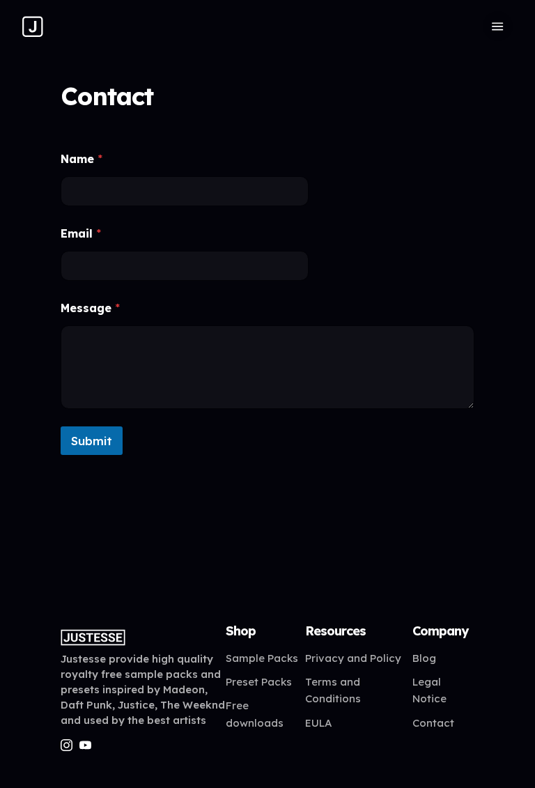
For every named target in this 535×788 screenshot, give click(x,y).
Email (81, 233)
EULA (318, 722)
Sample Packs (262, 658)
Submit (91, 440)
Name (81, 159)
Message (90, 308)
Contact (433, 722)
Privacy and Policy (353, 658)
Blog (424, 658)
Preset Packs (259, 681)
